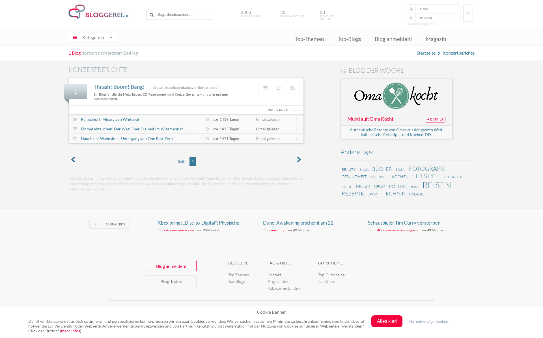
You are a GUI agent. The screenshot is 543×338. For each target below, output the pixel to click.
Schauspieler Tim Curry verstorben (404, 223)
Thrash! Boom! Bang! (119, 86)
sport (373, 194)
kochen (400, 176)
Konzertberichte (459, 52)
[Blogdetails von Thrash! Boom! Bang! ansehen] (265, 88)
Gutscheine (330, 263)
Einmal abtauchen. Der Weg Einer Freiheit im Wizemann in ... (134, 128)
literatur (454, 177)
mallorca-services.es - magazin (396, 230)
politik (397, 186)
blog (364, 169)
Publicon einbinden (284, 288)
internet (379, 177)
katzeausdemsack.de (178, 230)
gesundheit (354, 176)
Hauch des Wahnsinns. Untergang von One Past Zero (127, 138)
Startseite (426, 52)
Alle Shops (326, 281)
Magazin (436, 39)
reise (414, 187)
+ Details (435, 119)
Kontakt (274, 274)
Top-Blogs (349, 39)
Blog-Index (171, 281)
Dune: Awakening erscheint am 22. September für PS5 (299, 223)
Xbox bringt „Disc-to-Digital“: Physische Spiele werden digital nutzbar (198, 223)
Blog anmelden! (393, 39)
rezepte (353, 193)
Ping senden (278, 281)
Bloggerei (238, 263)
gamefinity (276, 230)
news (379, 186)
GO (468, 13)
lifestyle (426, 176)
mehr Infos (70, 330)
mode (347, 187)
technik (394, 193)
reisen (436, 185)
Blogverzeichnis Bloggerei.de (98, 12)
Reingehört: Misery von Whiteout (110, 119)
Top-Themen (309, 39)
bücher (382, 169)
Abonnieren (115, 224)
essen (400, 169)
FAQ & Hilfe (279, 263)
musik (363, 186)
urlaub (416, 194)
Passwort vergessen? (421, 24)
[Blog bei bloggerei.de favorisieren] (279, 88)
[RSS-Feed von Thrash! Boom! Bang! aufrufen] (292, 88)
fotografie (427, 168)
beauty (349, 169)
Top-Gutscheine (331, 274)
